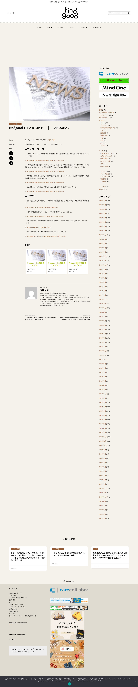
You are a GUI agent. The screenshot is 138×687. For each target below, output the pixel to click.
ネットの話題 (104, 174)
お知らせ (102, 120)
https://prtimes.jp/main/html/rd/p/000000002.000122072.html (44, 191)
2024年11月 (102, 260)
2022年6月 (102, 376)
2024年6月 (102, 282)
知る (48, 27)
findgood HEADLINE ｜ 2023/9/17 (57, 264)
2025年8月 (102, 239)
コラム (71, 27)
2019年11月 (102, 492)
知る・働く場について (18, 607)
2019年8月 (102, 505)
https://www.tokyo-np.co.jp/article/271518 (38, 227)
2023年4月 (102, 334)
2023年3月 (102, 338)
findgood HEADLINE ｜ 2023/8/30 (78, 264)
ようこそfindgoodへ (106, 156)
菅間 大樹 (11, 140)
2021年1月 (102, 432)
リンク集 (12, 613)
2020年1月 (102, 484)
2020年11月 (102, 441)
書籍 (100, 110)
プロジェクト (104, 125)
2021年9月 (102, 398)
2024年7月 (102, 278)
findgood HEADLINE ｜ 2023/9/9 (36, 264)
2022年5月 (102, 381)
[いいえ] (135, 682)
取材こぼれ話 (104, 166)
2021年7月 (102, 407)
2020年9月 (102, 450)
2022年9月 (102, 364)
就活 (101, 163)
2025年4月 (102, 252)
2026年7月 (102, 205)
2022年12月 (103, 351)
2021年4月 (102, 419)
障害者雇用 (103, 158)
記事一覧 (12, 600)
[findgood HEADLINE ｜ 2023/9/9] (36, 255)
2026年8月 (102, 200)
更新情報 (103, 179)
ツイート (12, 639)
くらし (102, 130)
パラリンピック (104, 115)
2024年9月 (102, 269)
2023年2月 (102, 342)
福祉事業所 (103, 135)
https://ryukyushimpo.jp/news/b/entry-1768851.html (41, 207)
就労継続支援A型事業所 (106, 112)
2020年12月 (103, 437)
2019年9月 (102, 501)
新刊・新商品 (103, 117)
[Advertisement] (69, 46)
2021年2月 (102, 428)
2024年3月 (102, 291)
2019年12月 (103, 488)
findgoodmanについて (107, 153)
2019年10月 (103, 497)
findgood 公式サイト (15, 593)
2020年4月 (102, 471)
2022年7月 (102, 372)
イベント (103, 146)
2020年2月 (102, 480)
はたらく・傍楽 (105, 161)
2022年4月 (102, 385)
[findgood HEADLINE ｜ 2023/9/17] (57, 255)
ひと (101, 143)
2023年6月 (102, 325)
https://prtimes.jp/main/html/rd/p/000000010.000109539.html (44, 182)
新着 (100, 189)
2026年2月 (102, 226)
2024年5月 (102, 286)
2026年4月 (102, 218)
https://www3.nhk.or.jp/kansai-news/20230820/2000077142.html (45, 236)
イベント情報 (12, 124)
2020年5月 (102, 467)
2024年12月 (103, 256)
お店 (101, 140)
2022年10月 (103, 359)
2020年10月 (103, 445)
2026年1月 (102, 230)
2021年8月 (102, 402)
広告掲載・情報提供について (18, 598)
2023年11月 (102, 303)
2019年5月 (102, 518)
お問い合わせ (13, 609)
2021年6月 (102, 411)
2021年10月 (103, 394)
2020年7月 (102, 458)
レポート (60, 27)
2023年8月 (102, 316)
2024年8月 (102, 273)
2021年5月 (102, 415)
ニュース (82, 27)
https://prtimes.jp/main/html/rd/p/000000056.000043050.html (44, 160)
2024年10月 (103, 265)
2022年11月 (102, 355)
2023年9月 (102, 312)
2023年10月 (103, 308)
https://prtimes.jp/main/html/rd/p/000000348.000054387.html (44, 171)
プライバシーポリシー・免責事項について (22, 616)
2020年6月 (102, 462)
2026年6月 (102, 209)
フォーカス (102, 186)
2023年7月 (102, 321)
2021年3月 (102, 424)
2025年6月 (102, 248)
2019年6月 (102, 514)
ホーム (39, 27)
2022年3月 (102, 389)
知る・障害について (17, 604)
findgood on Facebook (18, 623)
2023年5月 (102, 329)
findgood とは (13, 611)
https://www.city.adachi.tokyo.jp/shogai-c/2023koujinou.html (44, 216)
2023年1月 (102, 346)
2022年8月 (102, 368)
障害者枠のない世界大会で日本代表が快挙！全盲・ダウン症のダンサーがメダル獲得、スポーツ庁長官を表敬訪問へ (110, 555)
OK (70, 684)
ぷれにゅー (12, 595)
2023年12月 (103, 299)
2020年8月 (102, 454)
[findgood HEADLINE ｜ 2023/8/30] (78, 255)
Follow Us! (70, 581)
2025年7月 (102, 243)
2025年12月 (103, 235)
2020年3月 (102, 475)
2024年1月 (102, 295)
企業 (101, 138)
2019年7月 (102, 510)
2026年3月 (102, 222)
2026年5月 (102, 213)
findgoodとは (97, 27)
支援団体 (103, 133)
